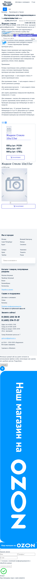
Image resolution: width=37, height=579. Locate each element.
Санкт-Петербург (7, 242)
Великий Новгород (26, 239)
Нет (10, 9)
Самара (4, 250)
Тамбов (4, 255)
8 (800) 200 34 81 (11, 317)
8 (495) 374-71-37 (11, 21)
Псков (22, 255)
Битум (3, 281)
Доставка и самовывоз (22, 2)
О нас (33, 2)
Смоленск (23, 244)
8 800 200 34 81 (30, 23)
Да (5, 9)
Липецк (22, 242)
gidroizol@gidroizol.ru (7, 27)
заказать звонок (6, 566)
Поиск (33, 39)
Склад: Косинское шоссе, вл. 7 (26, 27)
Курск (3, 244)
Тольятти (22, 252)
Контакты (4, 12)
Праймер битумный (8, 278)
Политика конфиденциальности (11, 306)
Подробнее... (18, 361)
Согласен (4, 365)
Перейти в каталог (7, 289)
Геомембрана (6, 283)
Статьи (3, 300)
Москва (4, 239)
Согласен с (15, 562)
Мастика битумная (7, 275)
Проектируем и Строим (16, 12)
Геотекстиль (5, 286)
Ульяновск (23, 250)
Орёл (3, 252)
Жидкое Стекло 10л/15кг (15, 137)
